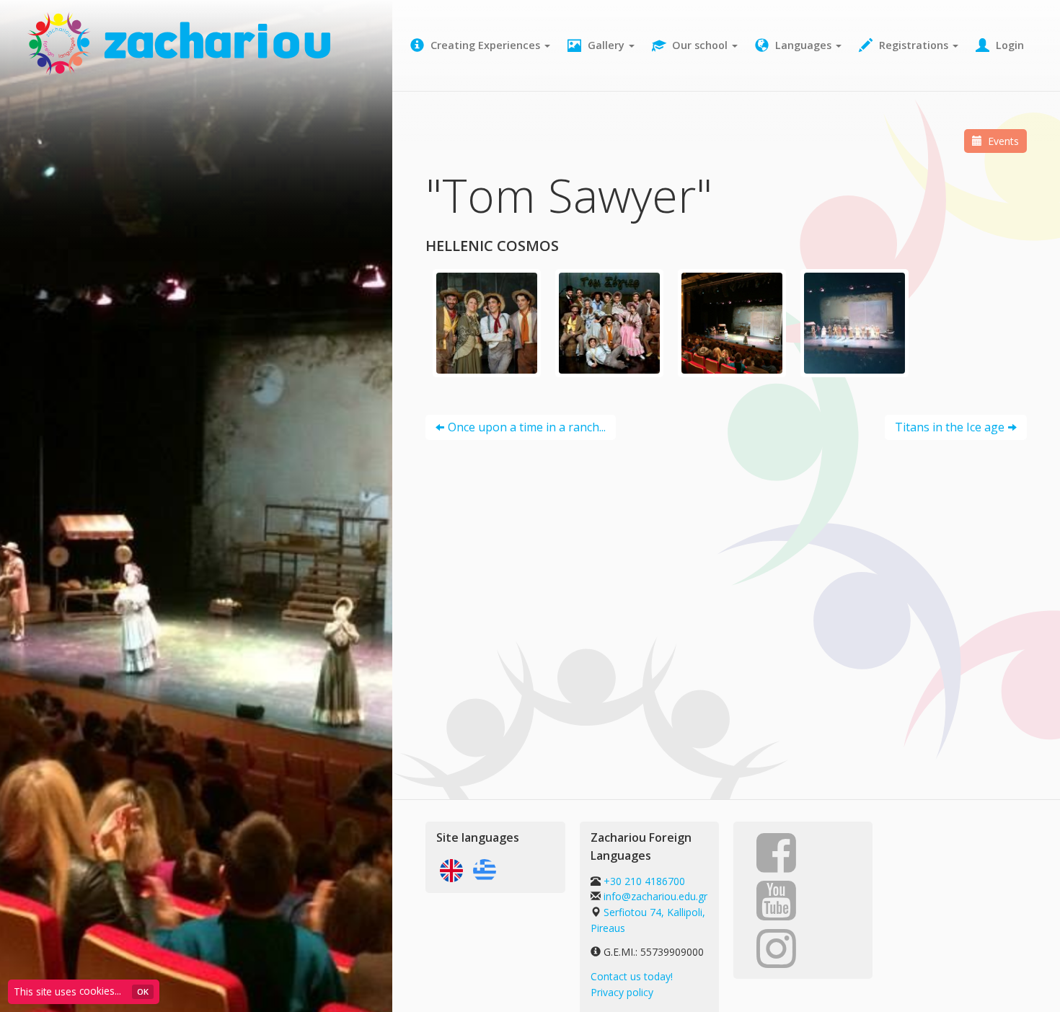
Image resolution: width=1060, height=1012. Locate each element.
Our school (699, 45)
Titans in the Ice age (949, 427)
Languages (803, 45)
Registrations (913, 45)
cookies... (100, 991)
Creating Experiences (485, 45)
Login (1008, 45)
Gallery (606, 45)
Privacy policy (622, 992)
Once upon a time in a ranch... (527, 427)
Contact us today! (632, 976)
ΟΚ (143, 991)
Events (1002, 141)
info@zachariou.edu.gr (655, 896)
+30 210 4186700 (643, 881)
